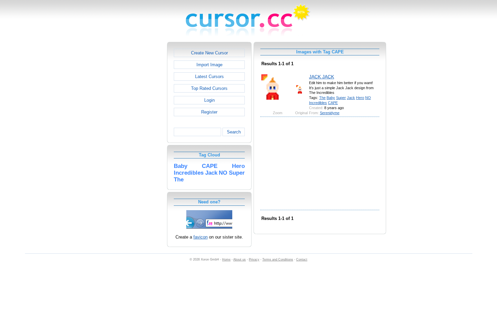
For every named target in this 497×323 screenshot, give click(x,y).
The (322, 98)
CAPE (333, 103)
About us (239, 259)
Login (209, 100)
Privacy (254, 259)
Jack (351, 98)
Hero (360, 98)
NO (368, 98)
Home (226, 259)
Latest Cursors (209, 76)
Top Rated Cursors (209, 88)
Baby (331, 98)
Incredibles (318, 103)
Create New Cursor (209, 52)
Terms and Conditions (277, 259)
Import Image (209, 64)
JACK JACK (321, 76)
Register (209, 112)
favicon (200, 237)
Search (234, 131)
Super (341, 98)
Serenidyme (329, 113)
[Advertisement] (138, 143)
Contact (301, 259)
